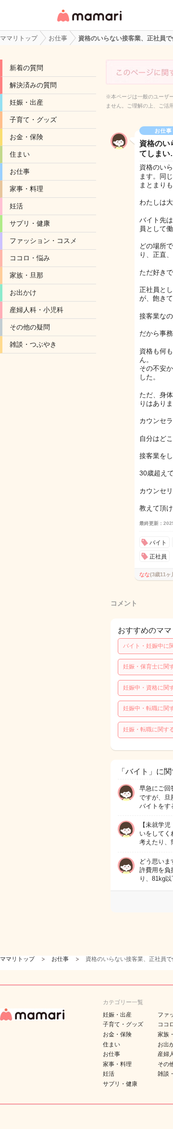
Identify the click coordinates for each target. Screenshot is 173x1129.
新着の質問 (26, 68)
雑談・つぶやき (33, 344)
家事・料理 (26, 189)
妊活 (16, 206)
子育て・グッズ (33, 119)
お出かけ (23, 292)
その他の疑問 (30, 327)
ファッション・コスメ (43, 240)
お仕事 (20, 171)
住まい (20, 154)
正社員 (158, 556)
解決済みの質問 (33, 85)
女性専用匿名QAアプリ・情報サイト (89, 22)
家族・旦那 (26, 275)
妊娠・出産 (26, 102)
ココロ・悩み (30, 258)
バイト (158, 542)
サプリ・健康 (30, 223)
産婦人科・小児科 (36, 310)
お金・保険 (26, 137)
